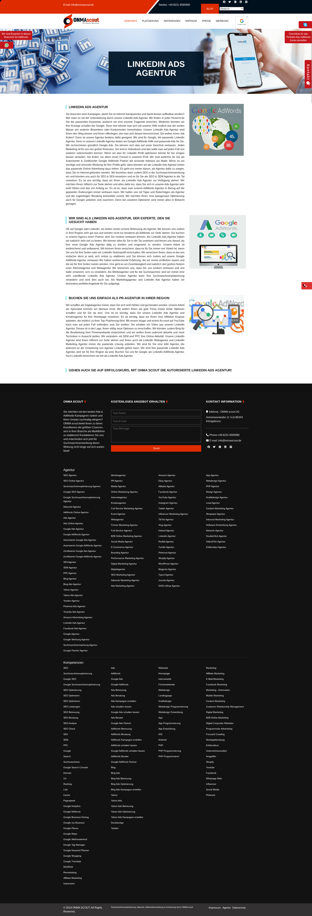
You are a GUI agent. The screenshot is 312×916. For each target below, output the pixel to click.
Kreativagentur (118, 503)
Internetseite (164, 679)
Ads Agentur (69, 518)
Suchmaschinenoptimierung (77, 673)
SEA (65, 734)
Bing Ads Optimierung (122, 784)
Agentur (226, 907)
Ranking (67, 784)
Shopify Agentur (166, 558)
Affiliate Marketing (72, 878)
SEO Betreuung (71, 712)
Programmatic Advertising (219, 728)
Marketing (211, 668)
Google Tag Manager (74, 844)
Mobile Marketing (215, 695)
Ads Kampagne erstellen (123, 701)
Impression (69, 883)
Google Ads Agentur (73, 529)
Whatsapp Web (214, 778)
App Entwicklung (166, 728)
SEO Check (69, 728)
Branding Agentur (120, 552)
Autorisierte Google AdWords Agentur (82, 545)
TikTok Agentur (166, 519)
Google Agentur (71, 634)
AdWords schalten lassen (124, 745)
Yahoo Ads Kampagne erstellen (127, 817)
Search (67, 756)
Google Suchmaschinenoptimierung (81, 684)
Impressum (215, 907)
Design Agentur (214, 492)
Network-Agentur (214, 530)
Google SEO (69, 679)
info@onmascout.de (82, 4)
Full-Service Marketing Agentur (127, 508)
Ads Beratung (118, 695)
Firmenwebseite (166, 684)
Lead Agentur (213, 503)
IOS (160, 734)
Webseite (163, 668)
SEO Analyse (70, 723)
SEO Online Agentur (73, 480)
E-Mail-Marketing (215, 679)
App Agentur (212, 475)
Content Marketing (215, 701)
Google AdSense (72, 811)
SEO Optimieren (71, 701)
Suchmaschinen (71, 762)
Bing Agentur (70, 578)
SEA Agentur (69, 562)
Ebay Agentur (165, 480)
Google (67, 751)
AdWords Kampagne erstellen (126, 739)
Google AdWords (119, 684)
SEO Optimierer (71, 695)
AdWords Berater (120, 756)
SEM (65, 739)
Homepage (164, 673)
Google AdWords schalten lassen (128, 751)
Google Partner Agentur (75, 650)
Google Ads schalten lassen (125, 712)
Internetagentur (119, 497)
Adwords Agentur (72, 506)
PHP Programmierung (169, 751)
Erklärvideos (212, 745)
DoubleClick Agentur (216, 536)
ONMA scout (187, 907)
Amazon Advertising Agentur (77, 617)
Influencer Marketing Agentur (173, 514)
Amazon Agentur (167, 475)
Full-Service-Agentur (121, 530)
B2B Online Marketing (217, 717)
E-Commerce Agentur (122, 547)
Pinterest (210, 795)
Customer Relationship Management (225, 706)
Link (65, 789)
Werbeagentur (118, 475)
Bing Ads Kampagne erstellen (126, 789)
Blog (210, 8)
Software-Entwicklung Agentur (221, 525)
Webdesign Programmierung (173, 706)
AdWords (115, 673)
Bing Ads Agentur (72, 584)
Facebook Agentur (167, 492)
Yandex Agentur (71, 600)
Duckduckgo (117, 822)
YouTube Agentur (167, 497)
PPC (65, 745)
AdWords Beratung (120, 734)
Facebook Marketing (216, 684)
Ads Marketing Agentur (122, 585)
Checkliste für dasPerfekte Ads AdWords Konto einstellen (298, 37)
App (160, 717)
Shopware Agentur (215, 514)
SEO (65, 668)
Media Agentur (118, 486)
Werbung (222, 21)
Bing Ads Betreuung (121, 778)
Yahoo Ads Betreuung (122, 806)
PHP (160, 745)
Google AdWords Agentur (76, 534)
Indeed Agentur (166, 530)
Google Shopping (72, 856)
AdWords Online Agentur (76, 512)
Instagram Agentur (167, 503)
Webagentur (117, 519)
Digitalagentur (118, 569)
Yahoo (114, 795)
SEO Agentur (70, 475)
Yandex (115, 828)
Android (162, 739)
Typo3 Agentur (165, 574)
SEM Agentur (70, 567)
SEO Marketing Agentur (123, 574)
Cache (66, 795)
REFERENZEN (172, 21)
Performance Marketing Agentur (127, 558)
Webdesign (164, 690)
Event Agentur (118, 514)
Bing (113, 767)
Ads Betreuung (118, 690)
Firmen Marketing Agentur (124, 525)
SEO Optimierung (72, 690)
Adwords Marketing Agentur (125, 580)
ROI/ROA (68, 867)
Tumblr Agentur (166, 547)
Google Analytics (71, 806)
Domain (67, 773)
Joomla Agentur (166, 580)
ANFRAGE (191, 21)
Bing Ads (115, 773)
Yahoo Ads (116, 800)
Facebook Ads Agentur (75, 628)
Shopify (210, 762)
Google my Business (73, 822)
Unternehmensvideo (216, 751)
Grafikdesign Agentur (217, 497)
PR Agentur (117, 480)
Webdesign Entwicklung (170, 712)
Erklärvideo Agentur (216, 547)
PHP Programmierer (168, 756)
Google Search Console (75, 767)
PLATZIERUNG (150, 21)
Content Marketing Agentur (220, 508)
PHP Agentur (212, 486)
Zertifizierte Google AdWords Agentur (82, 556)
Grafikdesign (164, 701)
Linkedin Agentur (167, 536)
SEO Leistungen (71, 706)
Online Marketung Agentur (124, 492)
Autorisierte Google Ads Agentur (79, 540)
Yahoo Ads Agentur (73, 595)
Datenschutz (239, 907)
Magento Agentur (167, 569)
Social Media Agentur (122, 541)
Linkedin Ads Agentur (74, 623)
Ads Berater (117, 717)
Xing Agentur (165, 525)
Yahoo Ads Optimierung (123, 811)
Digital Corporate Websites (220, 723)
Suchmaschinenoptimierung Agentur (82, 486)
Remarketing (70, 872)
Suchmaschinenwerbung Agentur (80, 645)
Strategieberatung (215, 739)
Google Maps (70, 833)
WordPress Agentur (168, 563)
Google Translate (72, 861)
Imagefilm (211, 756)
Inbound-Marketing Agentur (220, 519)
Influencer (211, 784)
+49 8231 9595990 (179, 4)
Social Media (212, 789)
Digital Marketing (214, 712)
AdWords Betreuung (121, 728)
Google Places (70, 828)
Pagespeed (69, 800)
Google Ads (117, 679)
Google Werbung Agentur (76, 639)
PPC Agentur (70, 573)
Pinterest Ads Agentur (74, 606)
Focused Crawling (215, 734)
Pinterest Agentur (167, 552)
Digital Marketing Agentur (124, 563)
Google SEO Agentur (74, 492)
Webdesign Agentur (216, 480)
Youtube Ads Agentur (74, 612)
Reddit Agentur (166, 541)
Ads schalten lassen (121, 706)
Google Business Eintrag (76, 817)
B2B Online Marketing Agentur (126, 536)
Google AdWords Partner (124, 762)
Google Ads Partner (121, 723)
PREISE (206, 21)
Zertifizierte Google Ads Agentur (79, 551)
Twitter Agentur (166, 508)
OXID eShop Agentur (169, 585)
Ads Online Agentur (73, 523)
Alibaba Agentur (166, 486)
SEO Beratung (70, 717)
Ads (113, 668)
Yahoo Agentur (70, 589)
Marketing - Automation (218, 690)
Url (64, 778)
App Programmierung (169, 723)
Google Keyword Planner (76, 850)
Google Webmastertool (75, 839)
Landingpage (165, 695)
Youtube (210, 767)
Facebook (211, 773)
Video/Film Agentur (216, 541)
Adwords (130, 21)
